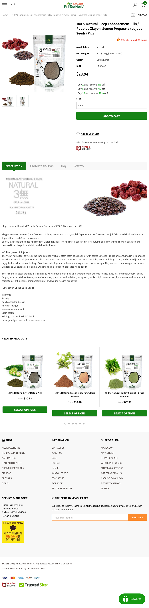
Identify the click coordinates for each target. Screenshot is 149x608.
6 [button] (83, 423)
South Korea (103, 59)
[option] (37, 56)
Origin (79, 59)
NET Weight (82, 53)
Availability (82, 46)
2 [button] (69, 423)
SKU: (78, 66)
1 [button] (65, 423)
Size (78, 98)
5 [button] (80, 423)
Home (5, 14)
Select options (25, 409)
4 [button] (76, 423)
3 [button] (73, 423)
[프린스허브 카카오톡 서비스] (13, 531)
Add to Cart (111, 116)
